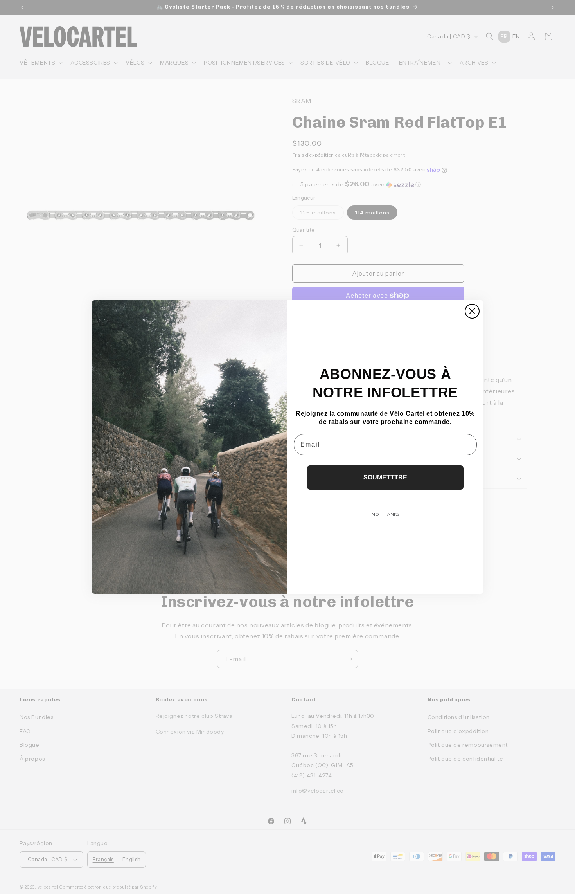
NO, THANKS (385, 514)
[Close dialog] (472, 311)
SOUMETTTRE (385, 477)
